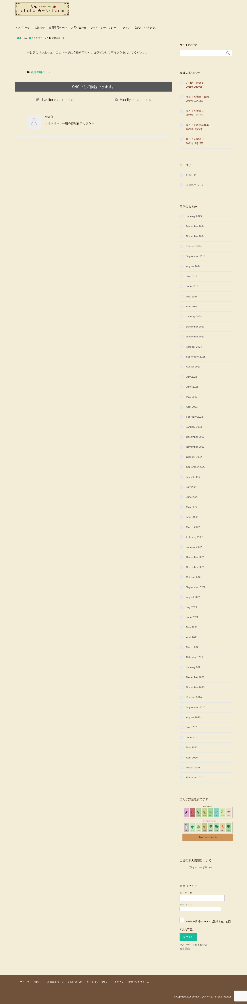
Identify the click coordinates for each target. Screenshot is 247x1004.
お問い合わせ (78, 27)
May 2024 (191, 296)
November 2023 (195, 336)
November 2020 (195, 687)
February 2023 (194, 416)
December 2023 (195, 326)
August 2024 (193, 266)
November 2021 (195, 567)
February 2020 (194, 777)
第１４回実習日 (195, 110)
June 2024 (192, 286)
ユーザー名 (186, 892)
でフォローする (57, 99)
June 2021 (192, 617)
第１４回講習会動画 (197, 96)
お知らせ (40, 27)
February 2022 (194, 537)
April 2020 (192, 757)
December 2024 (195, 226)
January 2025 (194, 216)
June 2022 (192, 496)
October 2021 (194, 577)
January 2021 (194, 667)
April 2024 (192, 306)
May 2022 (191, 507)
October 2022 (194, 456)
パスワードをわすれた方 (193, 944)
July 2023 (191, 376)
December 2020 (195, 677)
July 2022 (191, 486)
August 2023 (193, 366)
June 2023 (192, 386)
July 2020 (191, 727)
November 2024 (195, 236)
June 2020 (192, 737)
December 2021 (195, 557)
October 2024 (194, 246)
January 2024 (194, 316)
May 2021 (191, 627)
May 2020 (191, 747)
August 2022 (193, 476)
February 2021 (194, 657)
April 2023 (192, 406)
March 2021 (193, 647)
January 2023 (194, 426)
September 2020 (195, 707)
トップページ (22, 27)
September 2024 (195, 256)
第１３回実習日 (195, 139)
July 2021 (191, 607)
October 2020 (194, 697)
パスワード (186, 904)
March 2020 (193, 767)
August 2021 (193, 597)
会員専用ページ (58, 27)
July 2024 (191, 276)
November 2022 (195, 446)
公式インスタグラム (146, 27)
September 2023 (195, 356)
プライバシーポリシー (103, 27)
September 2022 (195, 466)
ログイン (125, 27)
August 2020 (193, 717)
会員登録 (185, 948)
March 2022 (193, 527)
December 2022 (195, 436)
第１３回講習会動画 (197, 125)
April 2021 (192, 637)
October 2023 (194, 346)
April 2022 (192, 516)
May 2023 (191, 396)
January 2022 (194, 547)
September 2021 (195, 587)
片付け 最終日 (195, 82)
